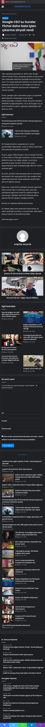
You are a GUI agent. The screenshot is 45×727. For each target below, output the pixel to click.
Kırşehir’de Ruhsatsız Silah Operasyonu (17, 469)
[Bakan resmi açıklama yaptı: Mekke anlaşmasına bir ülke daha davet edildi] (8, 478)
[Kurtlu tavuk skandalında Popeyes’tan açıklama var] (8, 563)
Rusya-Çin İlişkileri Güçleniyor (26, 597)
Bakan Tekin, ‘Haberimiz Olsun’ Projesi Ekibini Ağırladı (22, 485)
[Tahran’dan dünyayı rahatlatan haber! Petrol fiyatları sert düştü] (7, 133)
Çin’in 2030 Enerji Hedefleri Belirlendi (16, 625)
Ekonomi (14, 14)
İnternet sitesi (6, 428)
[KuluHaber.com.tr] (22, 6)
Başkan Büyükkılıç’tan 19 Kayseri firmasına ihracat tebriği (33, 327)
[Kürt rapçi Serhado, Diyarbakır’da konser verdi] (8, 545)
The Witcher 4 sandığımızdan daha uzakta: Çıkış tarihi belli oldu (28, 533)
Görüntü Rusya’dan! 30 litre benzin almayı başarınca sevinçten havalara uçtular (22, 501)
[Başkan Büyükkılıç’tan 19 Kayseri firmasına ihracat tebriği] (33, 317)
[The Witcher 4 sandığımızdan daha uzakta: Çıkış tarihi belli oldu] (8, 535)
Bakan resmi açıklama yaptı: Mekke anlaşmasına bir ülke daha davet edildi (28, 477)
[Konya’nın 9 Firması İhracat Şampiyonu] (12, 340)
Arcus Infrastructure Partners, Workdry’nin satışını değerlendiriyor (10, 358)
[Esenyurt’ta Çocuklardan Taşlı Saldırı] (8, 591)
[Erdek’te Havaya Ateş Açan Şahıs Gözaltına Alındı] (8, 493)
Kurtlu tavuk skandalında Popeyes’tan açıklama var (25, 561)
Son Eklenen (22, 455)
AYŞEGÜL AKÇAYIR (10, 35)
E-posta (5, 421)
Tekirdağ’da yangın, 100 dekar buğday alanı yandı (26, 552)
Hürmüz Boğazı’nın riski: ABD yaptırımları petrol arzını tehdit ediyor (11, 314)
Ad (3, 413)
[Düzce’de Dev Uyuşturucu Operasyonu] (8, 610)
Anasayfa (6, 14)
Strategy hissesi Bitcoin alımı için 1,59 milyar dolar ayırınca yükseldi (33, 337)
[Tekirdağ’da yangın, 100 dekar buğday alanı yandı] (8, 554)
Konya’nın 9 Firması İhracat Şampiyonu (9, 348)
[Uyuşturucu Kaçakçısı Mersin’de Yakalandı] (8, 572)
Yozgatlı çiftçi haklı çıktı (32, 368)
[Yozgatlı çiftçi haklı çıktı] (33, 361)
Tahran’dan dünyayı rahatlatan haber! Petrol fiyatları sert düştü (27, 509)
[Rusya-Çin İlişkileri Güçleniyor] (8, 600)
